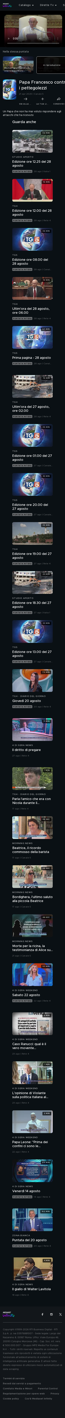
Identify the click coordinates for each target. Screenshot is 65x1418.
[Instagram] (51, 1314)
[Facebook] (42, 1314)
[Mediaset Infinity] (7, 5)
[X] (60, 1314)
